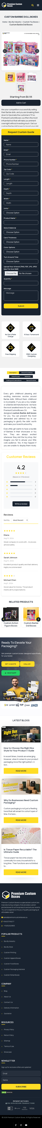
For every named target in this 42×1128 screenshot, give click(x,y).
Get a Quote (10, 664)
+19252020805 (9, 926)
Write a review (21, 504)
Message (7, 288)
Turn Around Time (11, 257)
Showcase (8, 1052)
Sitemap (7, 1041)
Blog (5, 991)
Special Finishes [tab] (31, 380)
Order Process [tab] (16, 376)
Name (6, 140)
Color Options (9, 247)
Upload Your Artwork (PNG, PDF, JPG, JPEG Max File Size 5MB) (20, 268)
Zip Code (8, 169)
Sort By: (7, 520)
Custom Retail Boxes (11, 975)
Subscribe (21, 1086)
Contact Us (8, 1002)
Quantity (8, 279)
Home (4, 22)
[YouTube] (26, 1125)
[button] (10, 77)
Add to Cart (21, 102)
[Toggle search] (32, 5)
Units (6, 208)
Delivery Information (11, 1008)
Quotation (8, 1013)
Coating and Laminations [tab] (13, 380)
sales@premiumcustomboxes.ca (15, 917)
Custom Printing (10, 952)
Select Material (10, 228)
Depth (7, 189)
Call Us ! (27, 664)
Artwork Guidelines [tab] (27, 372)
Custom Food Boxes (11, 964)
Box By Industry (15, 22)
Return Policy (9, 1035)
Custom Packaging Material (14, 969)
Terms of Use (9, 1046)
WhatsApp (11, 673)
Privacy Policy (9, 1029)
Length (7, 179)
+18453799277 (8, 921)
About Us (7, 997)
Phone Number (10, 160)
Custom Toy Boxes (30, 22)
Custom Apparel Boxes (12, 958)
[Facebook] (16, 1125)
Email (6, 150)
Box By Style (8, 947)
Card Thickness (10, 238)
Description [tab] (13, 372)
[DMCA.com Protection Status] (7, 1092)
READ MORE (21, 771)
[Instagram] (21, 1125)
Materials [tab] (27, 376)
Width (7, 199)
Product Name (10, 218)
